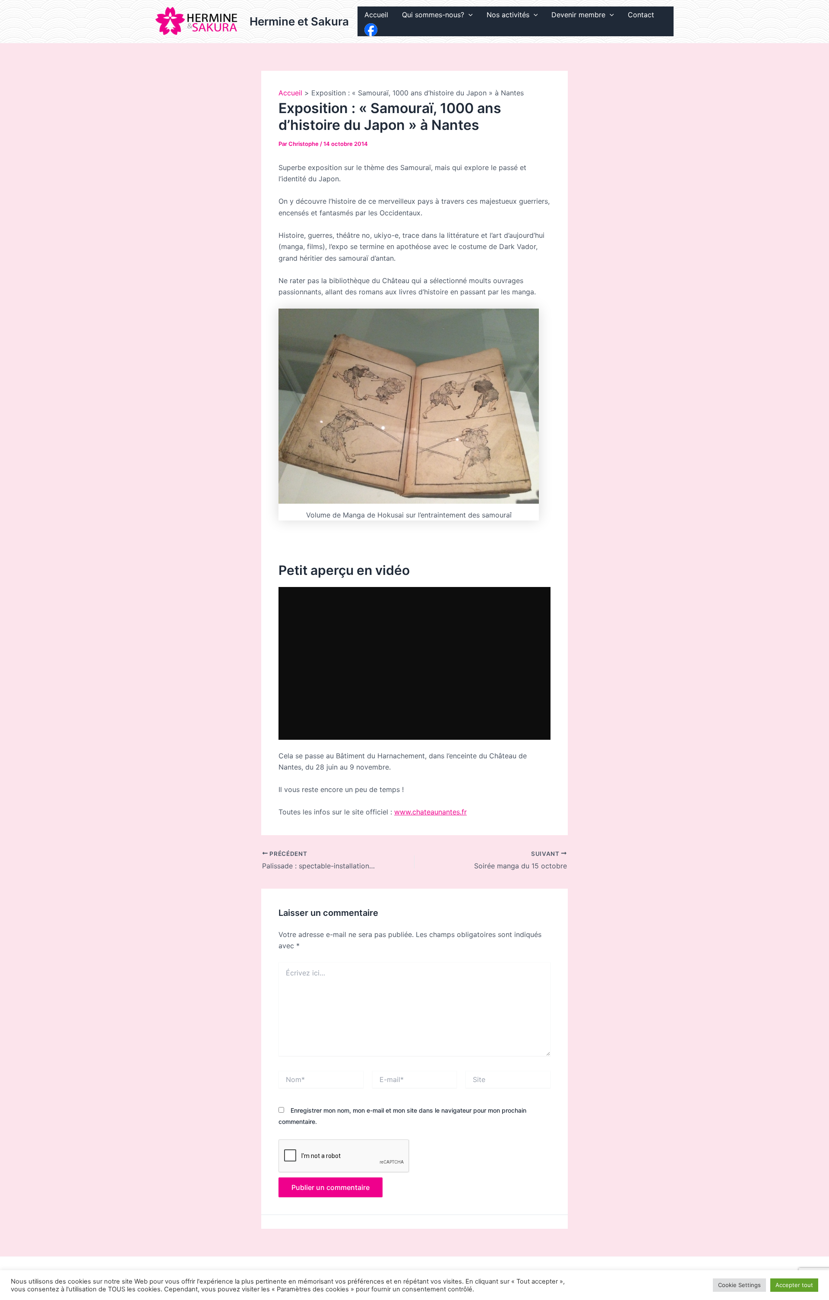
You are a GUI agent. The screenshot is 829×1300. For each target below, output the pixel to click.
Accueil (376, 14)
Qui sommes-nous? (433, 14)
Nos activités (508, 14)
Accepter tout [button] (794, 1284)
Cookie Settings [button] (739, 1284)
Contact (641, 14)
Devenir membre (578, 14)
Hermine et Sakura (299, 21)
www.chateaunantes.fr (430, 812)
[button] (468, 14)
